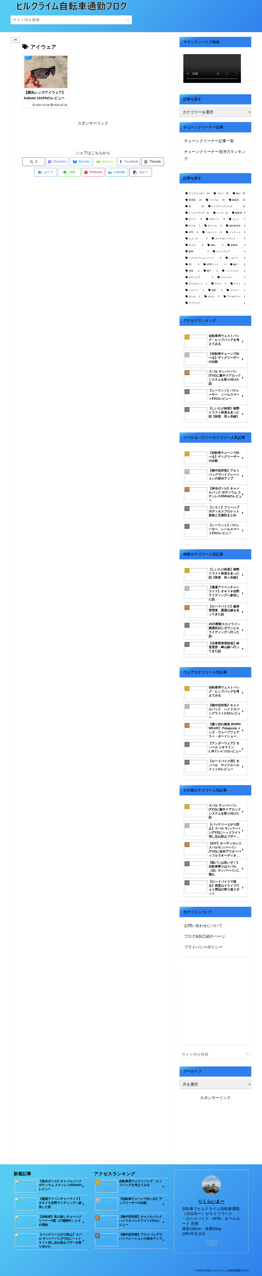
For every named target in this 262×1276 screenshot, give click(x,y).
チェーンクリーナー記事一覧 (209, 141)
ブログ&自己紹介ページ (204, 936)
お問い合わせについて (203, 925)
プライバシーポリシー (203, 947)
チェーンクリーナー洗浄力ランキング (215, 155)
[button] (127, 19)
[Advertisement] (93, 135)
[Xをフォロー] (208, 1242)
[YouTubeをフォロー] (214, 1242)
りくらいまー (211, 1201)
